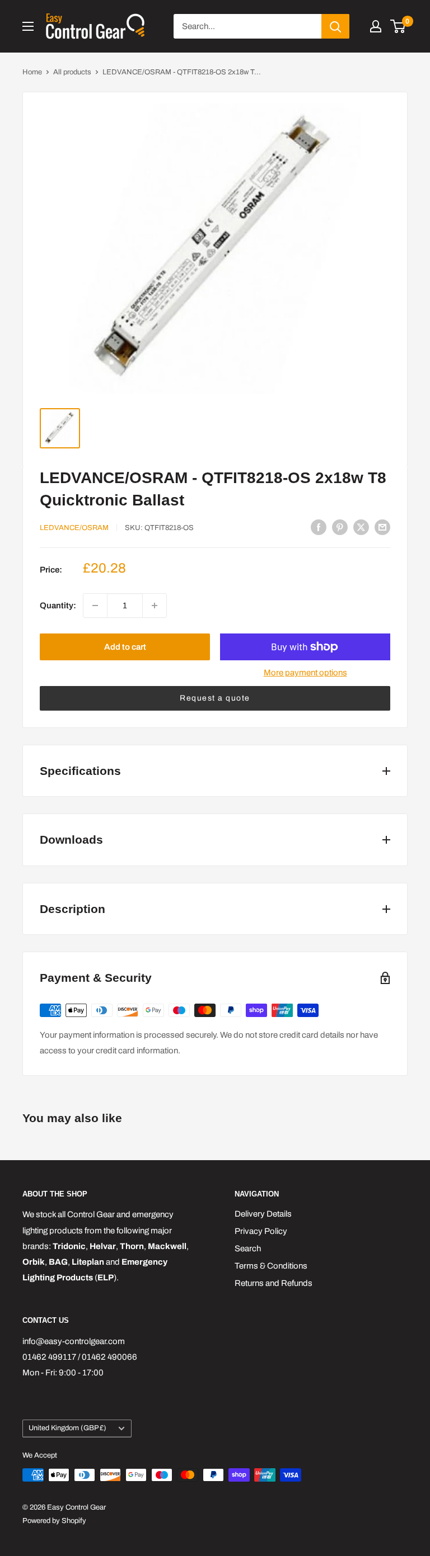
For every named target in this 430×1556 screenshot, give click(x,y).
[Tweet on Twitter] (361, 527)
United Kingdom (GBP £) (67, 1428)
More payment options (305, 672)
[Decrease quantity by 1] (95, 605)
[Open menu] (28, 26)
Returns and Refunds (273, 1283)
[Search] (335, 26)
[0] (398, 26)
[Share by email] (382, 527)
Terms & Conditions (271, 1265)
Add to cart (125, 646)
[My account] (375, 26)
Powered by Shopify (54, 1521)
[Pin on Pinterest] (340, 527)
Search (248, 1248)
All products (72, 72)
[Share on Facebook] (318, 527)
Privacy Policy (261, 1231)
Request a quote (215, 698)
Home (32, 72)
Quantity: (58, 605)
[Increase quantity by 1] (154, 605)
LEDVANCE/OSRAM (74, 528)
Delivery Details (263, 1213)
